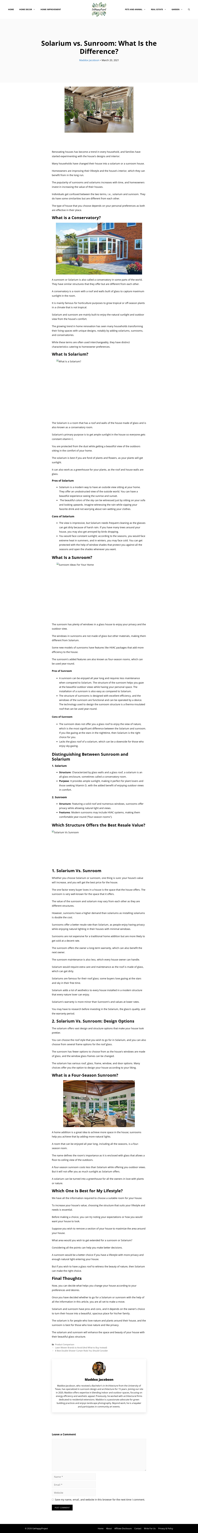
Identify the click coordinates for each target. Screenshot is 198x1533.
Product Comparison (64, 1344)
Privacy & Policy (165, 1528)
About (109, 1528)
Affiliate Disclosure (123, 1528)
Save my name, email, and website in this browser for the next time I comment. (100, 1499)
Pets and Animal (133, 9)
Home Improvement (51, 9)
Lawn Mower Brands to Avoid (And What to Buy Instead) (81, 1347)
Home (11, 9)
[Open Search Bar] (189, 9)
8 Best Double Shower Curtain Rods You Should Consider (81, 1350)
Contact (137, 1528)
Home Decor (25, 9)
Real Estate (157, 9)
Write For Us (150, 1528)
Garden (175, 9)
